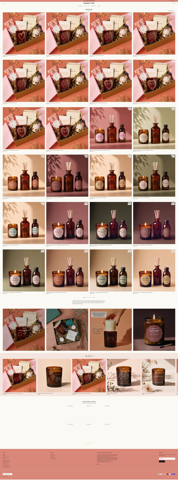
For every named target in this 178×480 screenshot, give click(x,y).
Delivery (4, 454)
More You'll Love (89, 356)
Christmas (100, 461)
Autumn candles (105, 461)
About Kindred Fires (6, 457)
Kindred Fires (6, 476)
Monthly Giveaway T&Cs (6, 466)
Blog (3, 458)
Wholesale (52, 457)
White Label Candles (54, 458)
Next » (94, 297)
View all (89, 357)
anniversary (101, 457)
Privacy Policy (5, 464)
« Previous (84, 297)
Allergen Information (6, 462)
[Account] (172, 3)
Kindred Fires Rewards (6, 461)
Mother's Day (100, 458)
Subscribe (162, 461)
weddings (105, 457)
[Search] (3, 3)
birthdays (109, 457)
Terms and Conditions (6, 465)
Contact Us (52, 454)
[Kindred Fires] (89, 3)
